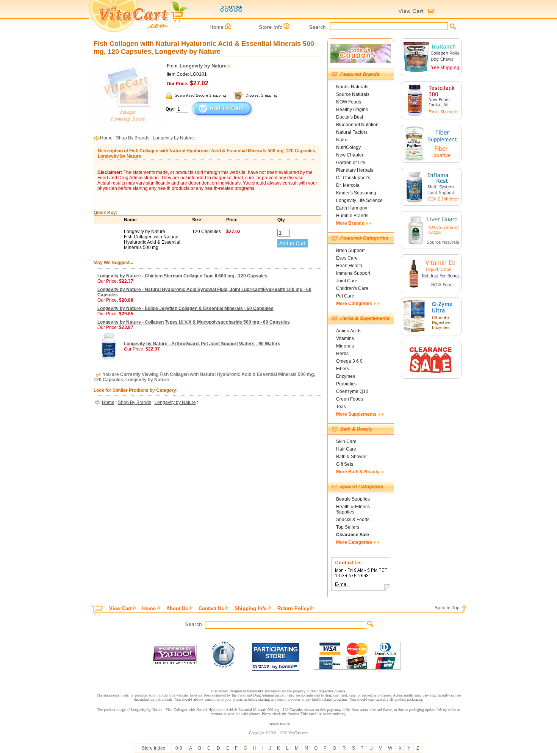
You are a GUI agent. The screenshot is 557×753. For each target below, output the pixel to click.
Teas (341, 406)
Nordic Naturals (352, 86)
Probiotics (346, 384)
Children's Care (352, 288)
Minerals (345, 346)
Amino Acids (348, 330)
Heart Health (349, 265)
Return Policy (293, 608)
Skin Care (346, 441)
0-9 (178, 748)
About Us (177, 608)
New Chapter (349, 155)
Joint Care (346, 280)
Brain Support (350, 250)
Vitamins (345, 338)
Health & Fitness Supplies (353, 509)
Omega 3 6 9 (349, 361)
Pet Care (345, 296)
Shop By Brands (132, 138)
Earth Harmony (351, 208)
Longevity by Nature (173, 138)
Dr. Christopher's (353, 177)
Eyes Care (347, 258)
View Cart (120, 608)
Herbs (342, 353)
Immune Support (353, 273)
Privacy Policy (279, 724)
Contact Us (211, 608)
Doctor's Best (349, 117)
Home (106, 138)
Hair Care (346, 449)
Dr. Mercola (348, 185)
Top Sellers (347, 527)
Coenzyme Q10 (352, 391)
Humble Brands (352, 215)
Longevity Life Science (359, 200)
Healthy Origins (352, 109)
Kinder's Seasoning (356, 193)
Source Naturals (352, 94)
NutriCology (348, 147)
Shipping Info (251, 608)
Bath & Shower (351, 456)
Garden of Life (350, 162)
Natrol (342, 139)
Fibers (342, 368)
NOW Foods (348, 102)
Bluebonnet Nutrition (357, 124)
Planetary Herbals (354, 170)
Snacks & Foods (352, 519)
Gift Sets (344, 464)
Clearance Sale (352, 534)
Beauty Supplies (353, 499)
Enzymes (345, 376)
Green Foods (349, 399)
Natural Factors (352, 132)
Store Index (153, 748)
